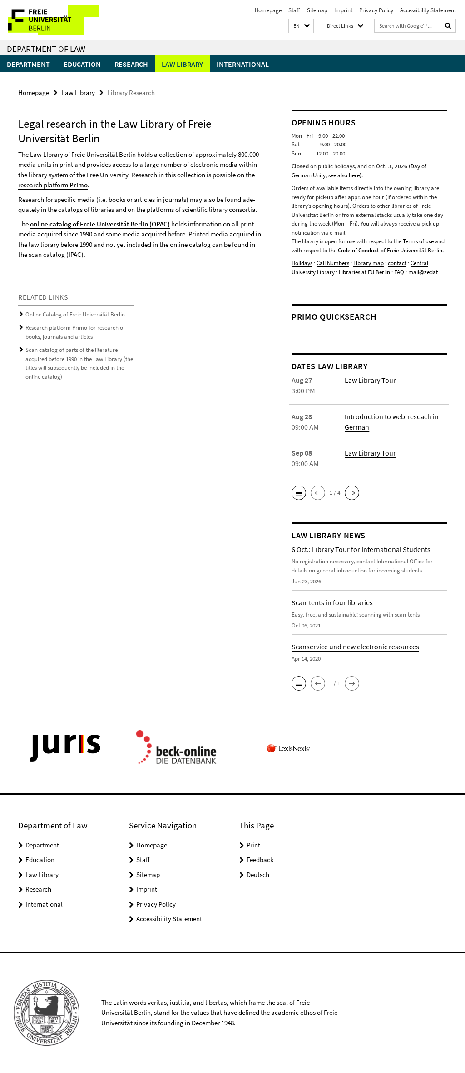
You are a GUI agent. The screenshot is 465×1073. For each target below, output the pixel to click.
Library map (368, 263)
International (243, 64)
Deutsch (258, 874)
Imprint (343, 10)
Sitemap (317, 10)
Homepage (268, 10)
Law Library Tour (370, 380)
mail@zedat (423, 272)
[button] (301, 26)
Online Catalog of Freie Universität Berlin (75, 314)
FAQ (399, 272)
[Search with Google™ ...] (448, 26)
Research (131, 64)
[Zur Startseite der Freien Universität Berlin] (60, 20)
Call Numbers (333, 263)
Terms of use (418, 241)
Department (28, 64)
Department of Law (46, 48)
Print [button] (253, 845)
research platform (53, 185)
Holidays (302, 263)
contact (397, 263)
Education (82, 64)
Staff (294, 10)
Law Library (182, 64)
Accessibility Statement (428, 10)
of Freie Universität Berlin (390, 250)
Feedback (260, 859)
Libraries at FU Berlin (364, 272)
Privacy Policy (376, 10)
